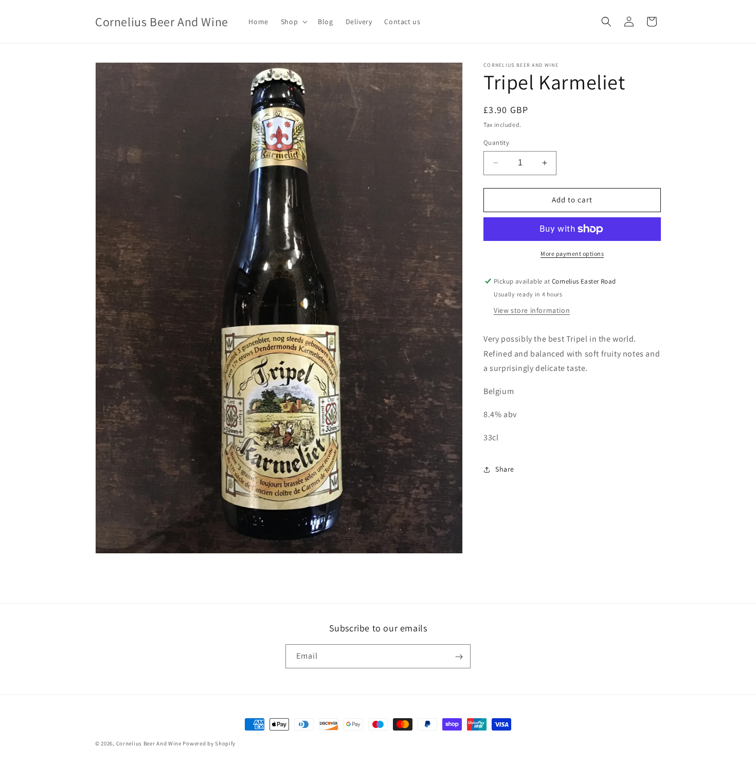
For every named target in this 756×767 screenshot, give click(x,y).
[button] (293, 21)
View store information (532, 310)
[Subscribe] (458, 657)
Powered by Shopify (209, 743)
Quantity (496, 142)
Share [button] (504, 469)
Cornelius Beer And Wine (149, 743)
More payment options (572, 253)
